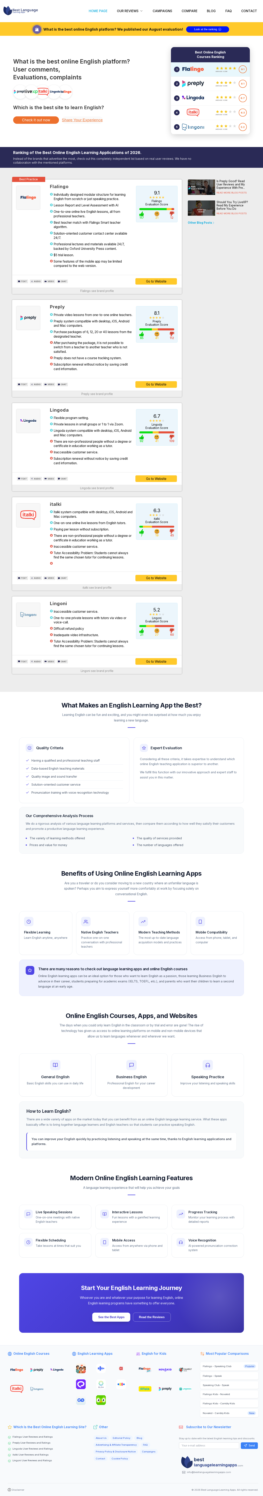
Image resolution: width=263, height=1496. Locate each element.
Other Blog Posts (200, 222)
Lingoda (59, 410)
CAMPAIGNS (162, 11)
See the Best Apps (111, 1317)
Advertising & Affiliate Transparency (116, 1444)
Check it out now (36, 120)
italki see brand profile (97, 587)
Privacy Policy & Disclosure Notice (116, 1451)
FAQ (228, 11)
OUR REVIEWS (127, 11)
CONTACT (249, 11)
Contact (100, 1458)
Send (252, 1445)
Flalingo (59, 186)
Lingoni (58, 603)
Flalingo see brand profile (97, 291)
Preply (57, 306)
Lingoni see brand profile (97, 671)
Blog (139, 1438)
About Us (101, 1438)
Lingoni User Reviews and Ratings (32, 1460)
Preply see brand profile (97, 394)
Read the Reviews (152, 1317)
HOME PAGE (98, 11)
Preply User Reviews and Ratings (31, 1442)
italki (56, 504)
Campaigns (148, 1451)
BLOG (211, 11)
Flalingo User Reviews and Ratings (33, 1436)
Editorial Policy (121, 1438)
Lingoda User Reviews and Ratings (33, 1448)
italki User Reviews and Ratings (30, 1454)
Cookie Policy (120, 1458)
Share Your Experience (82, 120)
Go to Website (156, 281)
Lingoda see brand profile (97, 488)
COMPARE (189, 11)
